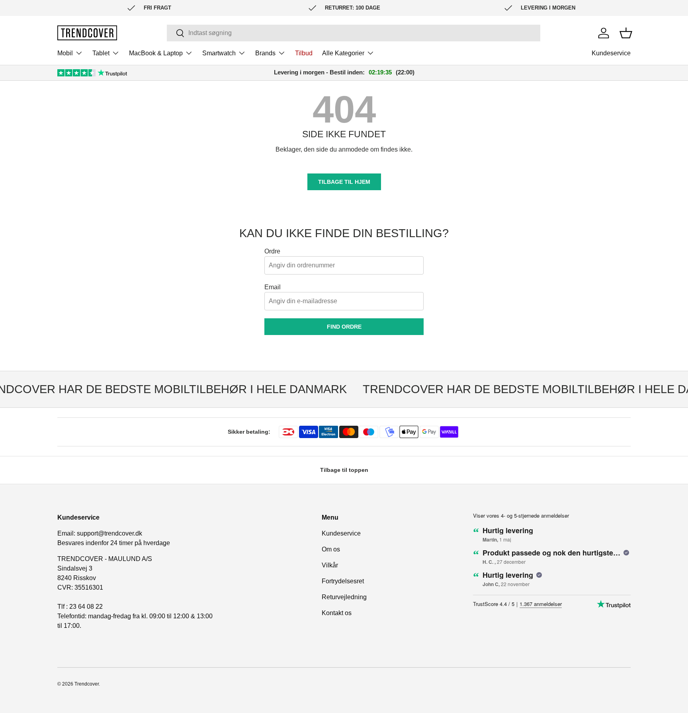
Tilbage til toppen (344, 470)
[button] (626, 33)
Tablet (100, 53)
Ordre (272, 251)
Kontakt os (337, 613)
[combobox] (353, 33)
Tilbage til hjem (344, 182)
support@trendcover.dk (109, 533)
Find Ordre (344, 326)
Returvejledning (344, 597)
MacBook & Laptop (156, 53)
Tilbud (304, 53)
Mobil (65, 53)
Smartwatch (219, 53)
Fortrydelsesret (343, 581)
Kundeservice (611, 53)
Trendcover (86, 684)
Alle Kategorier (343, 53)
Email (272, 287)
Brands (265, 53)
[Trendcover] (87, 33)
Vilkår (330, 565)
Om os (331, 549)
